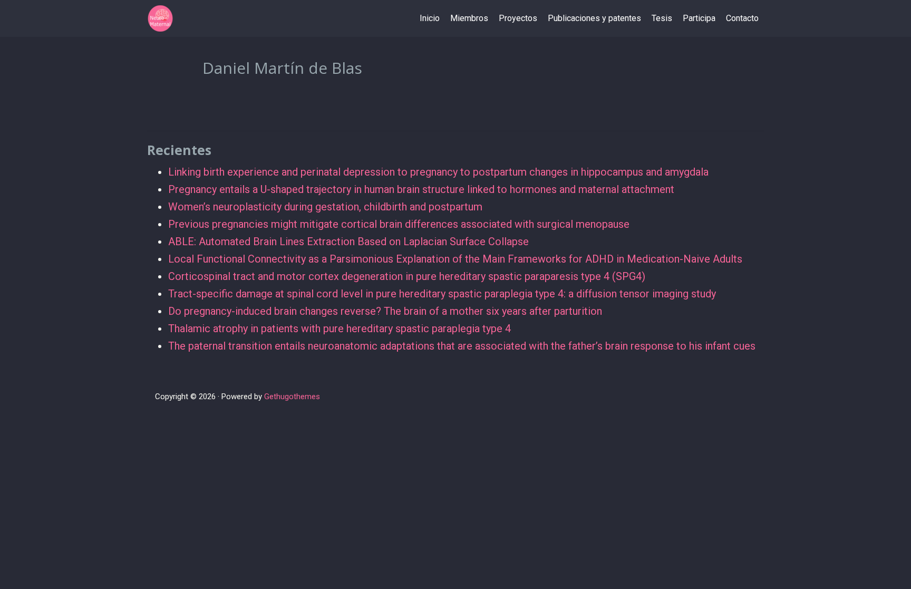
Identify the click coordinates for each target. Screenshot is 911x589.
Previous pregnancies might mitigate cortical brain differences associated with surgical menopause (398, 224)
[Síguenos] (745, 397)
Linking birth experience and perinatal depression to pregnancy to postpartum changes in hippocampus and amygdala (438, 172)
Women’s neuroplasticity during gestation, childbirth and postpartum (325, 206)
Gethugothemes (292, 396)
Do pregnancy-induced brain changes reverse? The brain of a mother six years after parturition (385, 311)
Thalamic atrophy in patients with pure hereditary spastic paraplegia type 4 (339, 328)
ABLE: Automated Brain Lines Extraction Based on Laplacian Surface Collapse (348, 241)
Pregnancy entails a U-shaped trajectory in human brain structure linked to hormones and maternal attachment (421, 189)
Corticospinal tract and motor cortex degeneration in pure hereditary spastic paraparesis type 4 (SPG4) (406, 276)
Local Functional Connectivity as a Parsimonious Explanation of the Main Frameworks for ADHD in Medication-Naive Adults (455, 259)
